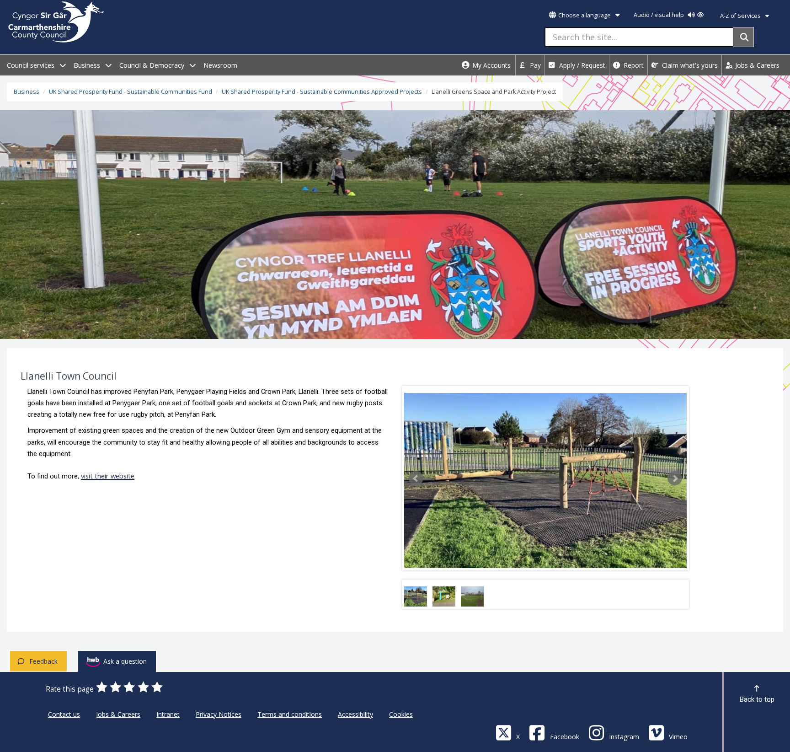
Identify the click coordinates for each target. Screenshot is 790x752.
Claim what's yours (689, 65)
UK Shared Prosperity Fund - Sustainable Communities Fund (130, 92)
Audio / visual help (659, 15)
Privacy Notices (218, 714)
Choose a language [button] (584, 15)
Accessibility (355, 714)
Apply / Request (581, 65)
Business (88, 65)
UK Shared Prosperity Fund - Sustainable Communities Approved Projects (322, 92)
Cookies (401, 714)
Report (633, 65)
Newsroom (220, 65)
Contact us (64, 714)
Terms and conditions (289, 714)
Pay (534, 65)
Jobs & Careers (756, 65)
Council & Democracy (152, 65)
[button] (416, 478)
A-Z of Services (741, 16)
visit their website (107, 475)
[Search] (743, 37)
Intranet (168, 714)
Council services (31, 65)
